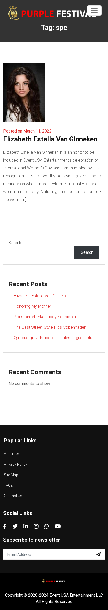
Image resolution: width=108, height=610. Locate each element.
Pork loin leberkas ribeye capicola (45, 316)
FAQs (8, 485)
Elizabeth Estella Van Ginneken (50, 139)
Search (15, 242)
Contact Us (13, 496)
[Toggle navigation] (94, 10)
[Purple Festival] (50, 12)
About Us (11, 454)
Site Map (11, 475)
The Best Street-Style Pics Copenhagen (50, 327)
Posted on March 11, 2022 (27, 131)
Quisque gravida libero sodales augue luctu (53, 337)
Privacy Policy (15, 464)
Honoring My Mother (32, 306)
